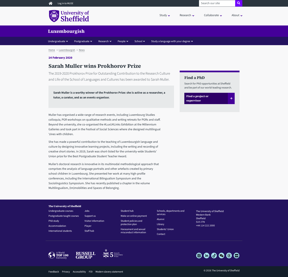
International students (60, 231)
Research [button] (185, 15)
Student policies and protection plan (131, 222)
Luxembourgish (66, 31)
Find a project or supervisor (197, 98)
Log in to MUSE (66, 3)
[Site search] (238, 3)
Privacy (66, 272)
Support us (90, 216)
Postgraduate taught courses (63, 216)
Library (160, 224)
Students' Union (165, 229)
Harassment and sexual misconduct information (133, 231)
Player (87, 226)
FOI (90, 272)
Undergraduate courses (60, 211)
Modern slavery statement (109, 272)
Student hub (127, 211)
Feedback (53, 272)
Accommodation (57, 226)
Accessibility (79, 272)
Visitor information (94, 221)
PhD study (53, 221)
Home (51, 50)
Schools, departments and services (170, 212)
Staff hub (89, 231)
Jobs (86, 211)
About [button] (235, 15)
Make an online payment (134, 216)
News (82, 50)
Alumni (160, 219)
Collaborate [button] (211, 15)
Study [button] (163, 15)
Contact (161, 234)
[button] (58, 41)
